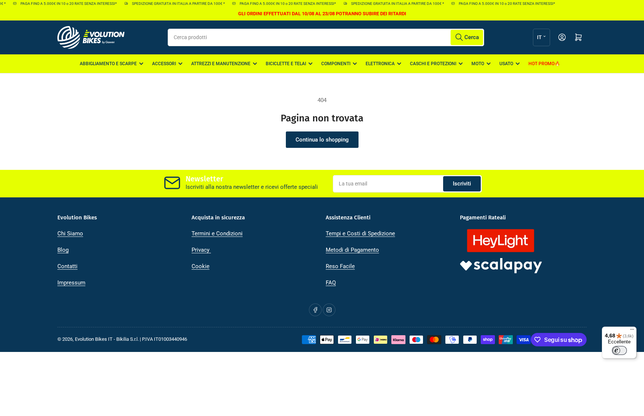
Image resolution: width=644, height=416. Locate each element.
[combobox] (326, 37)
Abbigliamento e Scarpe (108, 63)
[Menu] (632, 331)
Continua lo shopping (322, 139)
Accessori (164, 63)
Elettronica (380, 63)
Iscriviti (462, 183)
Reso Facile (340, 266)
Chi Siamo (70, 233)
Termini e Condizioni (217, 233)
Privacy (201, 250)
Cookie (200, 266)
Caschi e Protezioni (433, 63)
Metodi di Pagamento (352, 250)
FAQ (331, 282)
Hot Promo (541, 63)
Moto (477, 63)
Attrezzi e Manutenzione (220, 63)
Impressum (71, 282)
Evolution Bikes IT (94, 339)
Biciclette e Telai (286, 63)
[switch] (619, 350)
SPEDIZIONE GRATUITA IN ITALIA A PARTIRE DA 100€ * (175, 3)
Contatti (67, 266)
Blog (63, 250)
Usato (506, 63)
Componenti (335, 63)
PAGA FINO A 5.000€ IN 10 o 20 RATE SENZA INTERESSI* (66, 3)
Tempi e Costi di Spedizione (360, 233)
